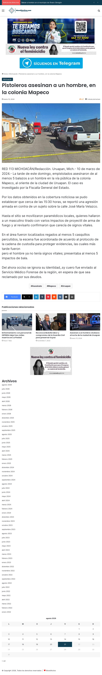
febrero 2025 (7, 459)
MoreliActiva (51, 670)
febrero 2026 (7, 410)
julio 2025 (5, 438)
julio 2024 (5, 488)
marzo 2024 (6, 505)
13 (51, 639)
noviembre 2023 (8, 521)
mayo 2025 (6, 447)
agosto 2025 (7, 434)
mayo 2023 (6, 546)
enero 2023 (6, 562)
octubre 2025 (7, 426)
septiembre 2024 (8, 480)
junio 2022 (6, 591)
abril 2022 (6, 600)
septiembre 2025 (8, 430)
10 (9, 639)
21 (65, 644)
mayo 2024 (6, 496)
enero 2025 (6, 463)
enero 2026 (6, 414)
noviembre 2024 (8, 471)
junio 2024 (6, 492)
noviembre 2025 (8, 422)
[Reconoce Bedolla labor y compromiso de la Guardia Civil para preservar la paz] (51, 321)
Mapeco (52, 286)
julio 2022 (5, 587)
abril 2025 (6, 451)
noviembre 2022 (8, 571)
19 (37, 644)
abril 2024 (6, 500)
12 (37, 639)
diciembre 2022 (8, 566)
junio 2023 (6, 542)
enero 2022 (6, 612)
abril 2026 (6, 401)
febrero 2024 (7, 509)
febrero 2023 (7, 558)
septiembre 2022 (8, 579)
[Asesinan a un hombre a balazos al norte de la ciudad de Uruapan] (85, 321)
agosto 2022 (7, 583)
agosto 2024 (7, 484)
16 (93, 639)
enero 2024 (6, 513)
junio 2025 (6, 443)
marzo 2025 (6, 455)
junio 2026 (6, 393)
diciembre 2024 (8, 467)
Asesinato (37, 286)
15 (79, 639)
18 (23, 644)
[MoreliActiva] (20, 10)
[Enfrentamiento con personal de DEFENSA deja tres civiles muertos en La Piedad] (17, 321)
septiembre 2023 (8, 529)
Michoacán (13, 74)
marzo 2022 (6, 604)
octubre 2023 (7, 525)
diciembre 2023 (8, 517)
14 (65, 639)
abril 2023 (6, 550)
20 (51, 644)
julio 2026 (5, 389)
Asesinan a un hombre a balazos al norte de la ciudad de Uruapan (85, 334)
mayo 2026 (6, 397)
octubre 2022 (7, 575)
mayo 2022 (6, 595)
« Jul (3, 661)
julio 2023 (5, 538)
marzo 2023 (6, 554)
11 (23, 639)
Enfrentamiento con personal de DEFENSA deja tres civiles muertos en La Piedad (16, 335)
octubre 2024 (7, 476)
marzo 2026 (6, 405)
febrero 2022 (7, 608)
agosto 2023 (7, 533)
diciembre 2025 (8, 418)
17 (9, 644)
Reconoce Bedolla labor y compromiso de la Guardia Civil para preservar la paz (50, 335)
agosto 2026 (7, 385)
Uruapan (66, 286)
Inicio (5, 74)
